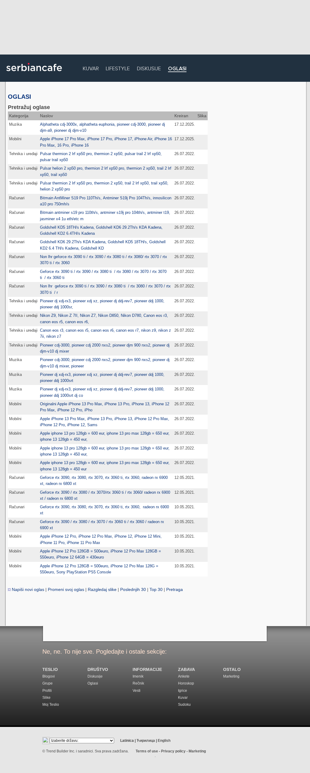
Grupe (47, 683)
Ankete (184, 676)
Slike (46, 697)
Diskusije (149, 67)
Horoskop (186, 683)
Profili (47, 690)
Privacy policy (173, 751)
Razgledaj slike (102, 589)
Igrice (182, 690)
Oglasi (177, 68)
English (164, 740)
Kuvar (91, 67)
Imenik (138, 676)
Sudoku (184, 704)
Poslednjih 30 (133, 589)
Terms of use (147, 751)
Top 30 (156, 589)
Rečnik (138, 683)
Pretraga (174, 589)
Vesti (136, 690)
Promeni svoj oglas (66, 589)
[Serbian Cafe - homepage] (34, 73)
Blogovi (48, 676)
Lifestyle (118, 67)
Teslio (50, 669)
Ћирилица (146, 740)
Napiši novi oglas (27, 589)
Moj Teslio (50, 704)
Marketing (231, 676)
